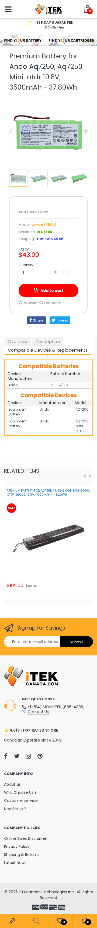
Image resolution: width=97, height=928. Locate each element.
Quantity (26, 264)
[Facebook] (6, 756)
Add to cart (52, 290)
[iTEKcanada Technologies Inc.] (48, 9)
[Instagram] (28, 756)
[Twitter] (16, 756)
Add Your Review (33, 211)
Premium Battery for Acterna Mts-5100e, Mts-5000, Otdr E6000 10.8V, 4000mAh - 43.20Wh (48, 492)
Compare (52, 302)
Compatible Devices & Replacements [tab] (48, 350)
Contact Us (38, 711)
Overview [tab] (18, 341)
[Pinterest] (40, 756)
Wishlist (30, 302)
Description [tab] (47, 341)
